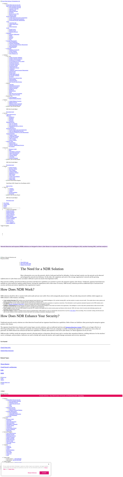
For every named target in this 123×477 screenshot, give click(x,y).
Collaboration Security (14, 67)
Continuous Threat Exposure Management (18, 70)
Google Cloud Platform (14, 176)
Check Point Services (11, 114)
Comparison (9, 426)
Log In (4, 206)
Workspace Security (10, 407)
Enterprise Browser (13, 31)
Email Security (12, 71)
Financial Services (13, 88)
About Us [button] (5, 187)
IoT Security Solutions (14, 75)
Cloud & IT (11, 127)
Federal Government (13, 87)
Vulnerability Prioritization (15, 414)
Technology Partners (13, 172)
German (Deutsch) (10, 214)
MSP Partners (12, 174)
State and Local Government (15, 93)
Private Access (12, 29)
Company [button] (5, 444)
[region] (26, 469)
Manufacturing (12, 91)
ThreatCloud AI (12, 47)
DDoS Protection (13, 26)
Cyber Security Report (11, 428)
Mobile (10, 35)
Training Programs (10, 133)
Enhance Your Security (25, 264)
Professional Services (11, 128)
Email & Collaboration (14, 34)
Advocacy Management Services (16, 145)
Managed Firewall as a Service (16, 126)
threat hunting (36, 254)
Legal (7, 455)
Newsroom (11, 193)
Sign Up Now (9, 186)
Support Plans (12, 142)
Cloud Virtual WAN (13, 24)
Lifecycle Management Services (16, 131)
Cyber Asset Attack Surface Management (18, 44)
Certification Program (14, 136)
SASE (7, 28)
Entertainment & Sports (14, 85)
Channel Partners (13, 171)
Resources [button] (5, 147)
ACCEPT (44, 472)
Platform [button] (5, 99)
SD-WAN (11, 12)
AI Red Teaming (13, 51)
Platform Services (13, 102)
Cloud (7, 21)
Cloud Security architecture (9, 367)
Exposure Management (11, 40)
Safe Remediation (13, 46)
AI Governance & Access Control (16, 61)
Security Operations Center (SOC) (16, 304)
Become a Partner (13, 168)
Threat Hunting (12, 79)
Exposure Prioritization (14, 43)
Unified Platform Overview (15, 101)
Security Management (11, 16)
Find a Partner (12, 170)
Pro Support (12, 146)
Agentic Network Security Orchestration (18, 17)
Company (11, 188)
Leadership (11, 189)
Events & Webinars (13, 158)
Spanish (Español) (10, 212)
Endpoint (11, 37)
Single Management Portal (15, 105)
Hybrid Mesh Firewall (14, 74)
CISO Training (12, 138)
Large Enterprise (13, 97)
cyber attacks (73, 310)
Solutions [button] (5, 55)
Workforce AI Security (14, 49)
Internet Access (12, 30)
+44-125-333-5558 (16, 460)
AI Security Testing (13, 65)
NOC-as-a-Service (13, 124)
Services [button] (5, 113)
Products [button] (5, 3)
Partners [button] (5, 166)
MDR (2, 373)
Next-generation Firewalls (15, 7)
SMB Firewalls (12, 10)
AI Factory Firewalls (13, 8)
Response (11, 120)
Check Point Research (14, 153)
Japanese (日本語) (10, 218)
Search (4, 208)
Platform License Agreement (15, 103)
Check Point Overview (7, 350)
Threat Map (9, 430)
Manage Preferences (32, 472)
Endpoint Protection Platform (15, 410)
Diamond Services (13, 144)
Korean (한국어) (10, 221)
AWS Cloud (12, 175)
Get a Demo (6, 203)
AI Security (8, 48)
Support (5, 205)
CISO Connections (13, 154)
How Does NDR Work (25, 263)
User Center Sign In (10, 442)
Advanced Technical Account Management (19, 132)
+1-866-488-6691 (17, 458)
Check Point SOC (6, 347)
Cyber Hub (11, 156)
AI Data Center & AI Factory (15, 58)
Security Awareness (13, 137)
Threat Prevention (13, 80)
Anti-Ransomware (13, 66)
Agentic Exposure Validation (15, 57)
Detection (11, 119)
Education (11, 84)
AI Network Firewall (14, 62)
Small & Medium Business (15, 98)
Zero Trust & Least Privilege (15, 82)
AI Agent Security (13, 52)
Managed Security (10, 122)
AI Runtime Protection (14, 64)
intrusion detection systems (73, 327)
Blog (10, 150)
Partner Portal (12, 179)
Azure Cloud (12, 177)
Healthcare (11, 89)
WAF (10, 25)
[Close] (48, 464)
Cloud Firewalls (12, 22)
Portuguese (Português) (11, 217)
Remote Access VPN (14, 13)
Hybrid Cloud (12, 73)
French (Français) (10, 213)
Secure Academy (13, 140)
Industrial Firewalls (13, 11)
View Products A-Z (13, 53)
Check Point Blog (10, 423)
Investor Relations (13, 192)
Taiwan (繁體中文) (10, 223)
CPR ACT (8, 115)
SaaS (10, 39)
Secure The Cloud (7, 234)
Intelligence (11, 117)
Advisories (8, 443)
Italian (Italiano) (9, 216)
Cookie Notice (11, 469)
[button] (64, 56)
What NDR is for (24, 262)
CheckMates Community (14, 151)
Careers (11, 191)
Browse (11, 38)
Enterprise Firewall (13, 402)
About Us (8, 446)
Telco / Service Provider (14, 94)
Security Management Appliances (16, 19)
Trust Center (9, 452)
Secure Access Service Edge (15, 78)
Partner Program (12, 167)
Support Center (9, 141)
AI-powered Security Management (17, 20)
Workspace (8, 33)
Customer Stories (13, 155)
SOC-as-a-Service (13, 123)
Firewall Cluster (12, 15)
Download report (10, 111)
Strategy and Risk (10, 438)
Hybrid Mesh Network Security (13, 4)
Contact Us (8, 453)
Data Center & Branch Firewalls (13, 6)
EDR (2, 370)
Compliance (12, 69)
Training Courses (13, 135)
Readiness (11, 118)
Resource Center (13, 149)
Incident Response (10, 439)
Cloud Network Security (14, 403)
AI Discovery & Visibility (15, 60)
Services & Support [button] (7, 432)
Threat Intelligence (13, 42)
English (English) (10, 210)
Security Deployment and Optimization (18, 129)
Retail (10, 92)
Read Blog (81, 395)
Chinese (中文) (9, 220)
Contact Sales (6, 204)
